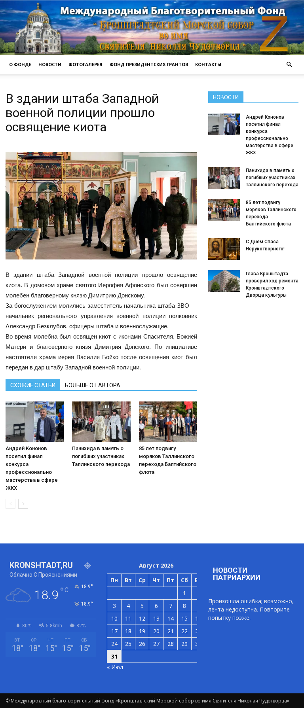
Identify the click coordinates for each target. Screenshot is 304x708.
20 (156, 631)
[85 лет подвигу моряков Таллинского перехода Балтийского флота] (168, 421)
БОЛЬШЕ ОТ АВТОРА (92, 385)
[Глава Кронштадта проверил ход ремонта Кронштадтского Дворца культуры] (224, 281)
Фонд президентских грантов (149, 64)
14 (170, 618)
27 (156, 643)
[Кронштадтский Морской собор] (152, 27)
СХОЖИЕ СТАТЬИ (32, 385)
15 (184, 618)
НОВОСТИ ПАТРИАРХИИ (236, 573)
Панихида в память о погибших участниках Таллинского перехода (101, 456)
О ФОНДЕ (20, 64)
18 (128, 631)
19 (142, 631)
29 (184, 643)
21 (170, 631)
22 (184, 631)
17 (114, 631)
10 (114, 618)
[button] (288, 64)
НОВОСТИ (49, 64)
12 (142, 618)
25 (128, 643)
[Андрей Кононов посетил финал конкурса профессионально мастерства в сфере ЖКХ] (35, 421)
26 (142, 643)
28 (170, 643)
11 (128, 618)
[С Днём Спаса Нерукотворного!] (224, 249)
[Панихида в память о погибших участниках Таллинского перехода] (101, 421)
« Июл (115, 667)
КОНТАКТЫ (208, 64)
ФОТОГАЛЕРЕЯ (85, 64)
